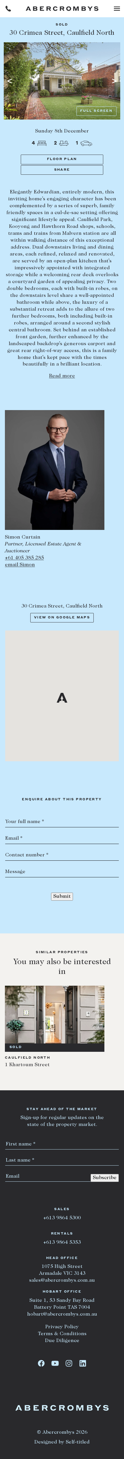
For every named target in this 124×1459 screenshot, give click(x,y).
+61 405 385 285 (24, 558)
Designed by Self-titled (62, 1442)
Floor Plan (62, 159)
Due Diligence (62, 1340)
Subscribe (105, 1178)
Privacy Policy (62, 1327)
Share (62, 170)
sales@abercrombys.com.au (62, 1280)
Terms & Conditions (62, 1334)
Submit (62, 896)
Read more (62, 376)
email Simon (20, 565)
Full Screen (96, 111)
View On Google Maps (62, 617)
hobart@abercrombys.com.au (62, 1314)
